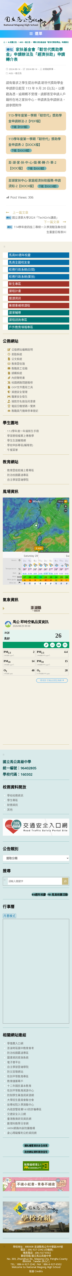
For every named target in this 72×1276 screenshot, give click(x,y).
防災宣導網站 (15, 1071)
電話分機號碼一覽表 (23, 406)
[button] (36, 34)
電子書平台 (14, 1062)
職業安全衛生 (19, 396)
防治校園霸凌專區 (17, 475)
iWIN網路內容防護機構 (21, 1128)
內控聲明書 (18, 377)
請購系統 (16, 373)
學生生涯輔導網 (16, 440)
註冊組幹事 (48, 69)
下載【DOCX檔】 (21, 150)
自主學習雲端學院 (17, 479)
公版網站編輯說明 (22, 349)
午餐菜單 (12, 450)
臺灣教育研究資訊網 (19, 1118)
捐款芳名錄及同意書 (23, 401)
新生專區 (15, 284)
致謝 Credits (36, 1271)
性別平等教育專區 (17, 1076)
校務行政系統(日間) (22, 269)
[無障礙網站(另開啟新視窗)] (36, 1165)
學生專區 (12, 800)
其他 (10, 809)
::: (4, 246)
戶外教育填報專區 (21, 327)
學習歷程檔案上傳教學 (20, 435)
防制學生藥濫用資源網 (20, 1095)
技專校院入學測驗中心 (20, 1104)
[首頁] (4, 42)
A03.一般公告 (15, 73)
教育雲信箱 (18, 363)
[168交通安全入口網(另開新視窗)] (36, 832)
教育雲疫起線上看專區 (20, 470)
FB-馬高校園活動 (58, 894)
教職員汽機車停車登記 (24, 410)
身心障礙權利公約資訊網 (22, 1133)
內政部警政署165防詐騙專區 (24, 1109)
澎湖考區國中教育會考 (20, 1048)
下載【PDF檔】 (20, 127)
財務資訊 (12, 805)
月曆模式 (9, 916)
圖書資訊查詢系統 (17, 1057)
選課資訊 (15, 298)
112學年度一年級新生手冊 (23, 431)
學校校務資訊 (15, 795)
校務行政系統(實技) (22, 277)
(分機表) (48, 1249)
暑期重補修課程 (19, 305)
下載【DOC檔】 (36, 168)
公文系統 (16, 359)
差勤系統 (16, 354)
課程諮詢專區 (18, 320)
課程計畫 (15, 291)
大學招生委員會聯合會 (20, 1100)
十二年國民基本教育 (19, 1085)
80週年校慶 (39, 894)
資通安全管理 (19, 392)
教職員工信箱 (19, 368)
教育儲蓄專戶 (15, 1081)
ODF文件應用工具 (22, 387)
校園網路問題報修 (22, 382)
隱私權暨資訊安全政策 (36, 1145)
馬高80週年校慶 (20, 255)
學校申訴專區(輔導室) (20, 445)
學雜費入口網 (15, 1043)
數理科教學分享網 (17, 1123)
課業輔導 (15, 313)
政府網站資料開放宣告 (36, 1151)
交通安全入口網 (16, 1114)
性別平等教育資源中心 (20, 1090)
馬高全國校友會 (19, 262)
